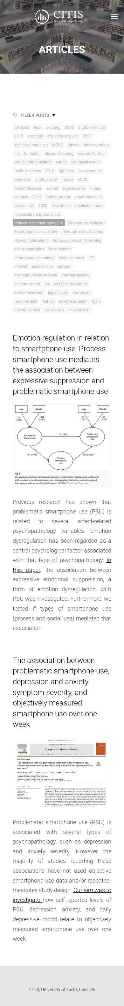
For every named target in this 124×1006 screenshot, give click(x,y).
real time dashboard (71, 283)
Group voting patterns (33, 161)
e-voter (52, 188)
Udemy (73, 144)
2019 (36, 196)
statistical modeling (31, 144)
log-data (21, 196)
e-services (22, 179)
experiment (61, 205)
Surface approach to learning (77, 240)
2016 (69, 127)
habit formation (27, 153)
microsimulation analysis (35, 274)
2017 (87, 135)
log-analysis (58, 292)
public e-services (92, 127)
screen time (24, 205)
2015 (18, 135)
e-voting (53, 127)
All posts (21, 127)
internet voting (96, 144)
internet (20, 266)
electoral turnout (92, 153)
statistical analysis (62, 135)
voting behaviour (85, 161)
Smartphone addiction (87, 222)
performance (42, 266)
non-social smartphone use (37, 214)
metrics (48, 301)
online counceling (29, 248)
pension (65, 266)
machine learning (76, 274)
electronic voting (59, 153)
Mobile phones (71, 257)
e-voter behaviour (29, 292)
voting (61, 161)
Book (38, 127)
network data (79, 309)
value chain (54, 309)
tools (96, 301)
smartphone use (88, 196)
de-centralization (28, 188)
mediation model (89, 205)
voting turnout (58, 196)
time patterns (60, 248)
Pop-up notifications (31, 240)
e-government (90, 170)
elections (35, 135)
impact (67, 179)
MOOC (57, 144)
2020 (42, 205)
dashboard (81, 292)
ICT (91, 257)
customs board (27, 283)
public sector (46, 179)
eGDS (82, 179)
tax (47, 283)
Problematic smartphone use (38, 222)
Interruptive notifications (82, 231)
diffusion (66, 170)
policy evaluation (73, 301)
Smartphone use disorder (35, 231)
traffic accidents (27, 170)
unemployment (27, 309)
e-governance (74, 188)
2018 (49, 170)
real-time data (25, 301)
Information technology (34, 257)
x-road (95, 188)
